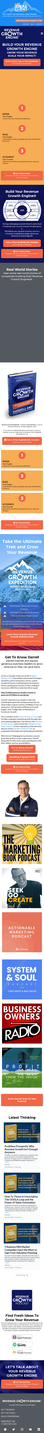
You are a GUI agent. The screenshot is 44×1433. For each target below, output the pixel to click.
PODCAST (26, 24)
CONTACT (39, 24)
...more (7, 1162)
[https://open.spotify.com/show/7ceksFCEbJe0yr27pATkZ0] (22, 1344)
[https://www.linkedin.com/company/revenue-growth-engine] (39, 1429)
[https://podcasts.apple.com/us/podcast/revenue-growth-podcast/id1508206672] (22, 1337)
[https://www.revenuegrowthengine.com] (11, 34)
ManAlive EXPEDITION (22, 729)
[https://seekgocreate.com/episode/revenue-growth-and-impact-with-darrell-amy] (22, 888)
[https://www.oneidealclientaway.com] (22, 7)
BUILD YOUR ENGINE (10, 1416)
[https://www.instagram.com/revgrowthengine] (22, 1429)
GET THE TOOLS (8, 1413)
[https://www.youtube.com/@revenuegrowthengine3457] (30, 1429)
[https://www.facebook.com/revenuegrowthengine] (5, 1429)
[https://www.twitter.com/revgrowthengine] (13, 1429)
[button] (42, 33)
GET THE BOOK (7, 1409)
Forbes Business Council (28, 717)
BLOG (33, 24)
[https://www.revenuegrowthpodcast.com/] (22, 1300)
